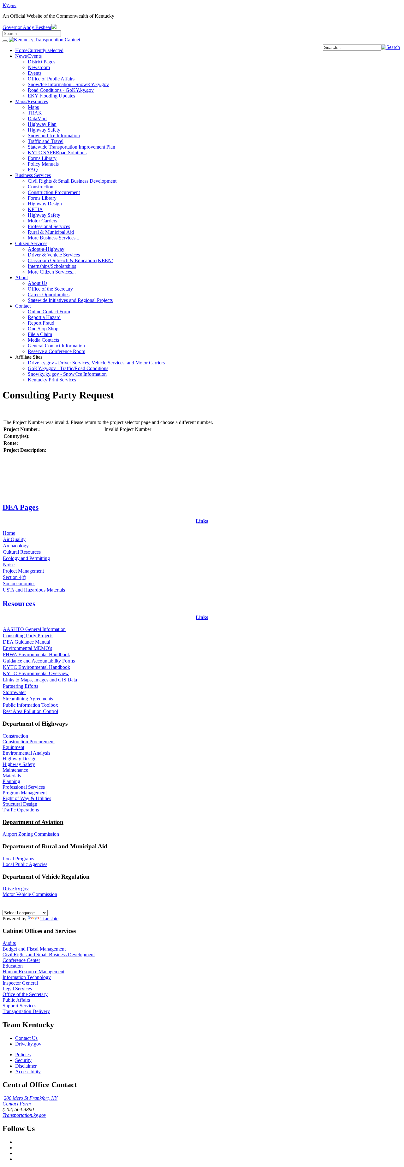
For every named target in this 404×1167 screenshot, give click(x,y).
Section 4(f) (14, 577)
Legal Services (17, 988)
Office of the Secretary (25, 994)
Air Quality (14, 539)
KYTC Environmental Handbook (36, 667)
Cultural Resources (22, 552)
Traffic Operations (21, 809)
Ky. (9, 5)
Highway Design (20, 758)
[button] (390, 47)
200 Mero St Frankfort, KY (30, 1098)
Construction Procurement (29, 741)
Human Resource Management (33, 971)
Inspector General (20, 983)
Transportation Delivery (26, 1011)
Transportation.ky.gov (24, 1115)
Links (202, 521)
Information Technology (27, 977)
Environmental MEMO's (27, 648)
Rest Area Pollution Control (30, 711)
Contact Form (17, 1103)
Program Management (25, 792)
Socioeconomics (19, 583)
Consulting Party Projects (28, 635)
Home (9, 533)
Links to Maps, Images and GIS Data (40, 679)
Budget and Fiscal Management (34, 949)
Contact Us (26, 1038)
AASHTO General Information (34, 629)
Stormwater (14, 692)
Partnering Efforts (20, 686)
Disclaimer (26, 1066)
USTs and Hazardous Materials (34, 589)
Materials (12, 775)
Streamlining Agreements (28, 698)
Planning (11, 781)
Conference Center (21, 960)
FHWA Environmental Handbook (36, 654)
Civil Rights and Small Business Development (49, 954)
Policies (23, 1054)
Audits (9, 943)
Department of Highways (35, 723)
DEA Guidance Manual (26, 642)
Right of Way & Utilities (27, 798)
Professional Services (24, 787)
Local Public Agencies (25, 864)
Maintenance (15, 770)
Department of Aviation (33, 822)
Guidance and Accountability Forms (39, 660)
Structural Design (20, 804)
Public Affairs (16, 1000)
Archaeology (16, 545)
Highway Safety (19, 764)
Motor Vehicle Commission (30, 894)
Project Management (23, 571)
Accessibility (28, 1071)
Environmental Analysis (26, 753)
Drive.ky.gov (16, 888)
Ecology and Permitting (26, 558)
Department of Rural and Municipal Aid (55, 846)
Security (23, 1060)
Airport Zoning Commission (31, 834)
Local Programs (18, 858)
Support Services (19, 1005)
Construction (15, 736)
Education (13, 966)
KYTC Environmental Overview (36, 673)
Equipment (13, 747)
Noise (9, 564)
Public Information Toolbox (30, 705)
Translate (49, 918)
